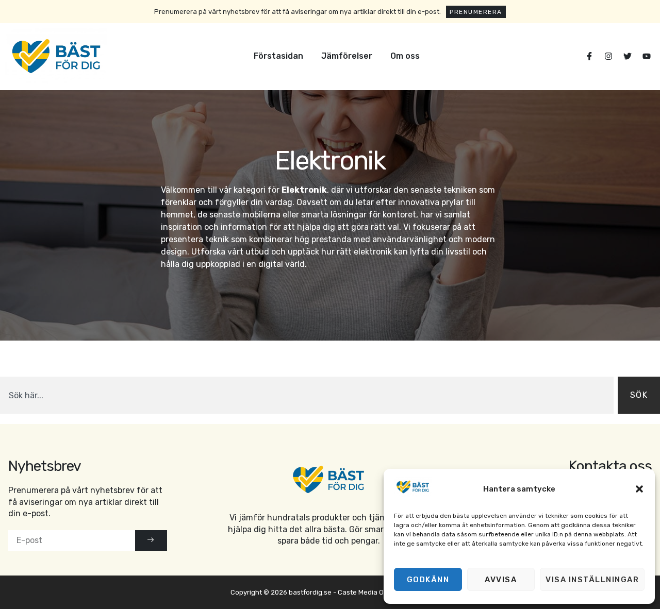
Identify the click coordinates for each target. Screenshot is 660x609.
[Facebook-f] (589, 56)
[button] (639, 489)
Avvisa (501, 579)
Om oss (405, 56)
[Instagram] (608, 56)
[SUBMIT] (151, 540)
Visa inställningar (592, 579)
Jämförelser (346, 56)
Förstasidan (278, 56)
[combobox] (307, 395)
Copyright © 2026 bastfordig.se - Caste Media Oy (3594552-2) (330, 592)
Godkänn (428, 579)
